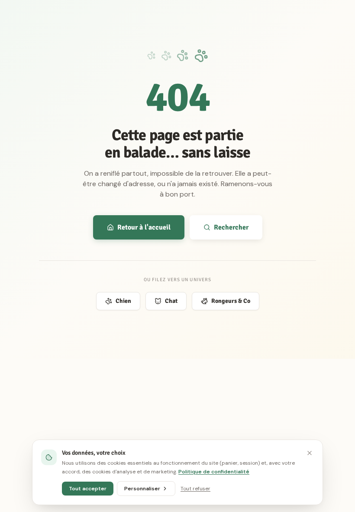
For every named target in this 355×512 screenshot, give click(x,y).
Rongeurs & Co (230, 301)
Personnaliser (142, 488)
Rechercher (231, 227)
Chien (123, 301)
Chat (171, 301)
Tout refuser (195, 488)
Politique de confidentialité (213, 471)
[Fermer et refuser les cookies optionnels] (309, 453)
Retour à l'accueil (144, 227)
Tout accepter (87, 488)
